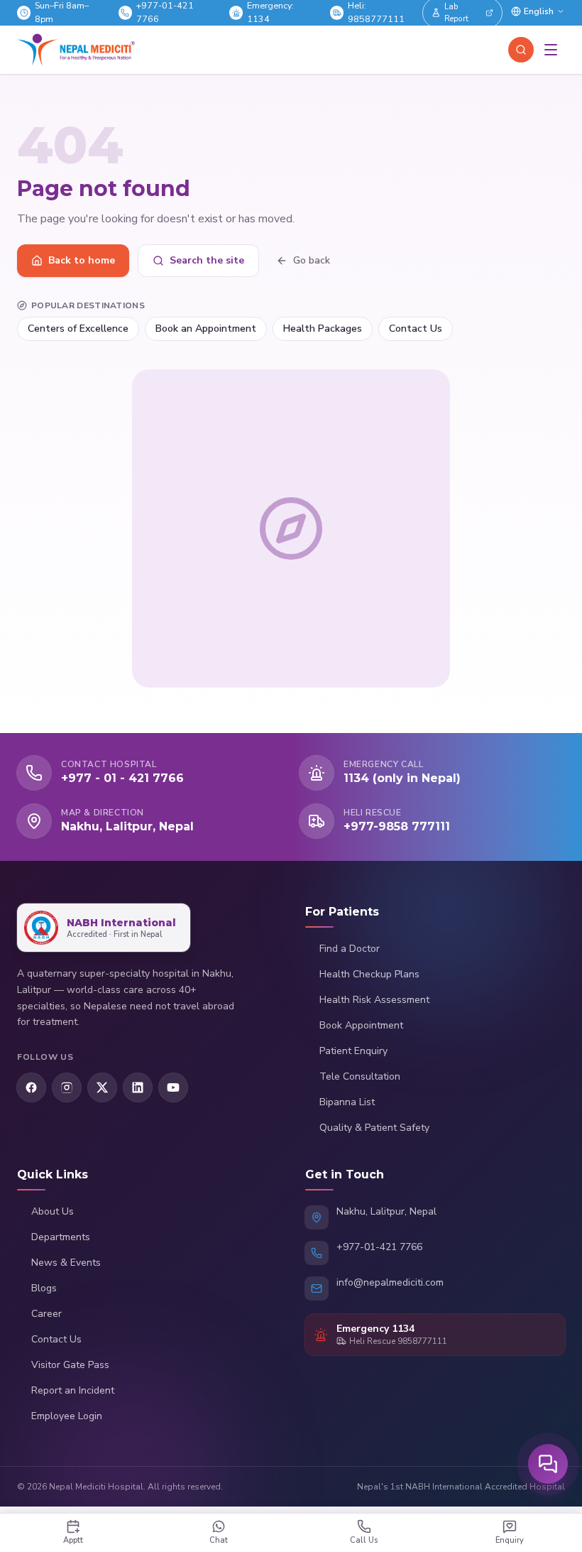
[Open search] (521, 50)
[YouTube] (173, 1087)
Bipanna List (347, 1102)
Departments (60, 1237)
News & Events (66, 1262)
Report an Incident (72, 1390)
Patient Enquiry (353, 1051)
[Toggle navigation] (551, 50)
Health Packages (322, 328)
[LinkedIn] (137, 1087)
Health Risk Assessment (374, 999)
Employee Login (66, 1416)
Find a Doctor (349, 948)
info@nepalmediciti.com (390, 1282)
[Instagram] (67, 1087)
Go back (311, 260)
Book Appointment (361, 1025)
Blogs (44, 1288)
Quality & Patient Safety (374, 1127)
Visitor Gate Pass (70, 1365)
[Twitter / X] (102, 1087)
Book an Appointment (205, 328)
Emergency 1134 (375, 1328)
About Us (52, 1211)
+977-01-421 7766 (379, 1247)
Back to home (81, 260)
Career (46, 1313)
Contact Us (415, 328)
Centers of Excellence (78, 328)
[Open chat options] (548, 1464)
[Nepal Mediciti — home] (76, 50)
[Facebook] (31, 1087)
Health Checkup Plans (369, 974)
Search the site (207, 260)
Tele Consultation (359, 1076)
